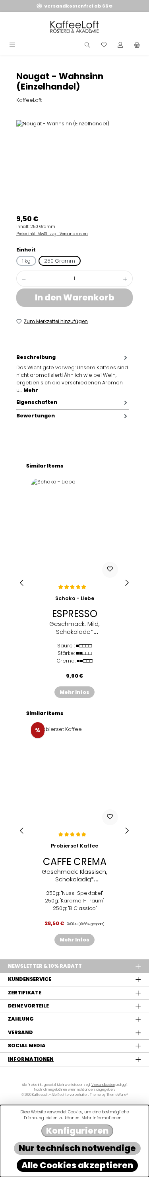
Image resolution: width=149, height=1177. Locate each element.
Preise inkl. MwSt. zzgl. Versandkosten (52, 233)
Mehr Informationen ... (103, 1117)
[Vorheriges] (22, 583)
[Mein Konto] (120, 45)
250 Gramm (59, 260)
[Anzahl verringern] (23, 278)
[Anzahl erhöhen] (125, 278)
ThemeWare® (117, 1094)
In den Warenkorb (74, 297)
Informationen (31, 1059)
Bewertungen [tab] (35, 415)
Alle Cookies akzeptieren (77, 1165)
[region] (74, 165)
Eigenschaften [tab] (36, 402)
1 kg (26, 260)
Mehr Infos (74, 692)
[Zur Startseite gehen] (74, 26)
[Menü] (12, 45)
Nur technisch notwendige (77, 1148)
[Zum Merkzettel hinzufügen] (110, 570)
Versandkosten (103, 1084)
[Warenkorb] (137, 45)
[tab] (72, 373)
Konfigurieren (77, 1130)
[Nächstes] (127, 583)
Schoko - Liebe (74, 598)
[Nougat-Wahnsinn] (74, 165)
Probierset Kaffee (74, 846)
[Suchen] (87, 45)
